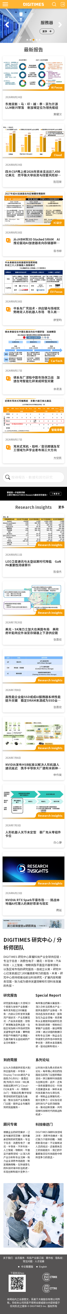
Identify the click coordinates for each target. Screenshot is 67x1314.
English (43, 1266)
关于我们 (8, 1258)
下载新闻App (17, 1273)
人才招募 (39, 1261)
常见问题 (27, 1261)
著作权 (49, 1258)
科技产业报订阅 (35, 1258)
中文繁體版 (27, 1266)
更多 (44, 31)
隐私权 (59, 1258)
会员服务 (20, 1258)
